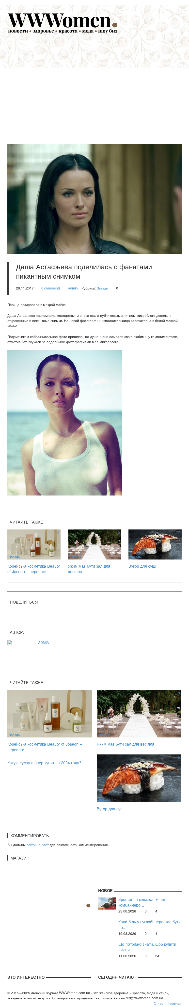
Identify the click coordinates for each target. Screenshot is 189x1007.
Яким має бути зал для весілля (89, 569)
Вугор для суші (142, 566)
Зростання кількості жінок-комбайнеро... (142, 902)
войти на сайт (38, 844)
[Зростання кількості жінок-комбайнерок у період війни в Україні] (107, 902)
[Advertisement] (102, 86)
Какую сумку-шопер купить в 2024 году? (44, 763)
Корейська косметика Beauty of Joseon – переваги (33, 569)
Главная (175, 1003)
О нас (158, 1003)
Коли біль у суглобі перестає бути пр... (149, 924)
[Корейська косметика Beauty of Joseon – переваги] (34, 544)
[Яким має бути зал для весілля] (94, 544)
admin (73, 288)
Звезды (103, 288)
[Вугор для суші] (155, 544)
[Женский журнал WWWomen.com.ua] (62, 22)
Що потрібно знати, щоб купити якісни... (147, 946)
